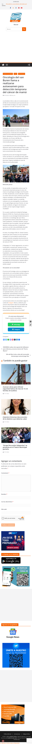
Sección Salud (21, 73)
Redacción (13, 95)
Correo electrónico (7, 502)
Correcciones (17, 734)
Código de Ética (26, 734)
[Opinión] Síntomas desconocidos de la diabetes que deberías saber (15, 418)
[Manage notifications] (3, 741)
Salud (15, 73)
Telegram (17, 329)
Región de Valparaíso (7, 73)
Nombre (4, 494)
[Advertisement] (16, 48)
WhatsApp (17, 324)
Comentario (5, 473)
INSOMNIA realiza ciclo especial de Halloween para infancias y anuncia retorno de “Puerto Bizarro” (16, 349)
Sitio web (4, 509)
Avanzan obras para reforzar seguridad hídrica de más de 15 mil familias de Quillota (15, 389)
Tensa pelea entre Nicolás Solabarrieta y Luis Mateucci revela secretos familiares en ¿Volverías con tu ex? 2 (17, 4)
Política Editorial (7, 734)
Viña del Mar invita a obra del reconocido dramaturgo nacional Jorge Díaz (17, 355)
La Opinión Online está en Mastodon (10, 743)
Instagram (11, 302)
